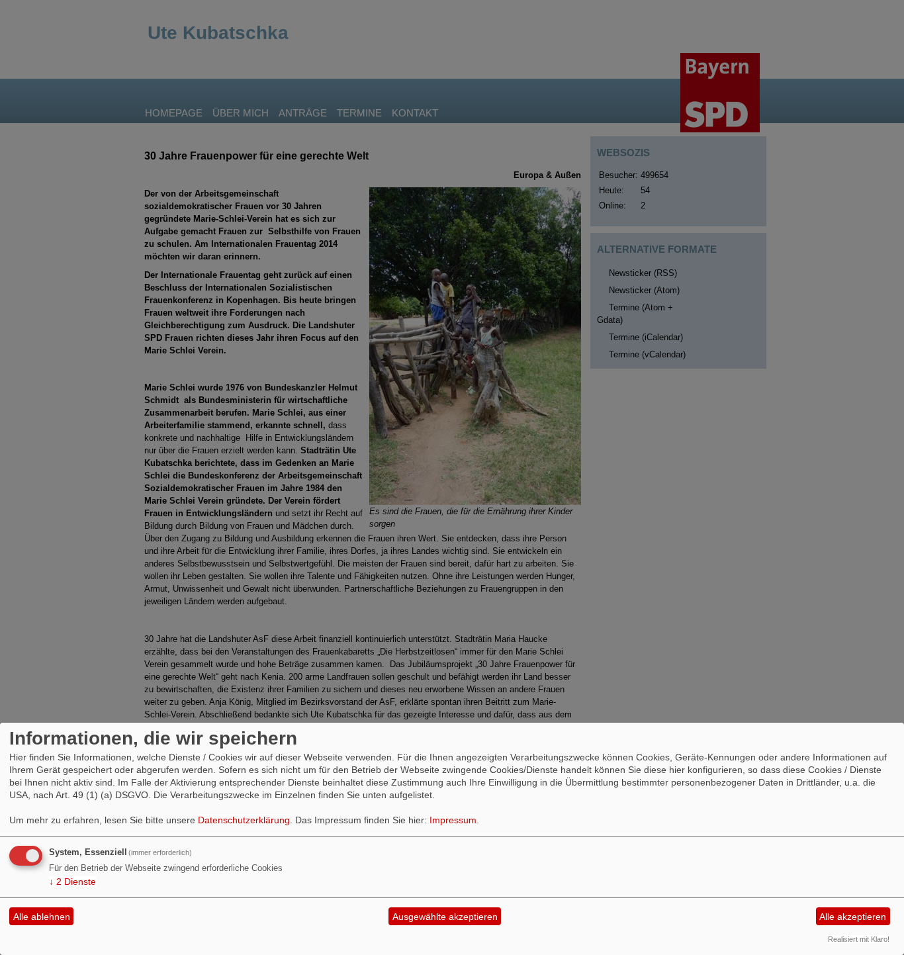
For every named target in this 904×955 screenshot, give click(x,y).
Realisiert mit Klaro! (858, 939)
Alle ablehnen (41, 916)
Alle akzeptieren (852, 916)
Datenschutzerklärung (244, 820)
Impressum (452, 820)
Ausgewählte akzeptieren (445, 916)
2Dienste (72, 881)
